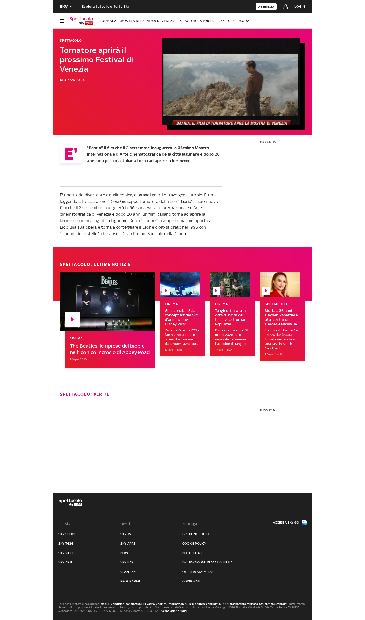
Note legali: (190, 524)
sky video (66, 553)
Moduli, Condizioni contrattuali (121, 604)
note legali (192, 553)
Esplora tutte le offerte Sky (106, 6)
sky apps (128, 543)
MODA (244, 21)
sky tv (125, 534)
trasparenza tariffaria (244, 604)
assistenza (266, 604)
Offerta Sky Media (197, 572)
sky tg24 (65, 543)
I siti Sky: (64, 524)
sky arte (65, 562)
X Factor (188, 21)
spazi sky (128, 572)
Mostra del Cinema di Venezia (148, 21)
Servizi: (125, 524)
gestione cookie (196, 534)
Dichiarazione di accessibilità (207, 562)
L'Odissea (107, 21)
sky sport (67, 534)
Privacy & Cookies (155, 604)
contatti (282, 604)
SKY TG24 (227, 21)
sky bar (126, 562)
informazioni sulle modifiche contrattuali (195, 604)
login (299, 6)
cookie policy (194, 543)
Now (124, 553)
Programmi (130, 581)
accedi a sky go (286, 522)
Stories (207, 21)
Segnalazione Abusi (174, 611)
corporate (191, 581)
